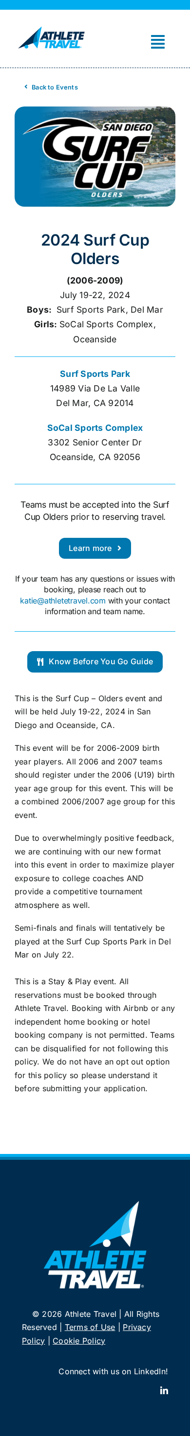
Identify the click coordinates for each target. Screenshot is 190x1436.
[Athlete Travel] (51, 27)
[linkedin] (164, 1390)
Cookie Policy (79, 1341)
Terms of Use (90, 1327)
